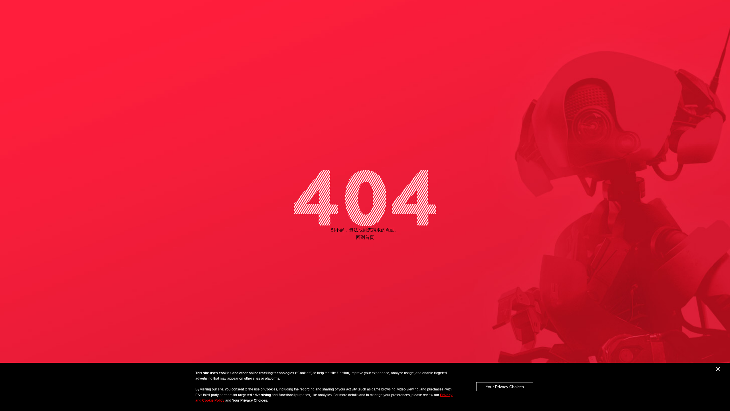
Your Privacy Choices (505, 386)
